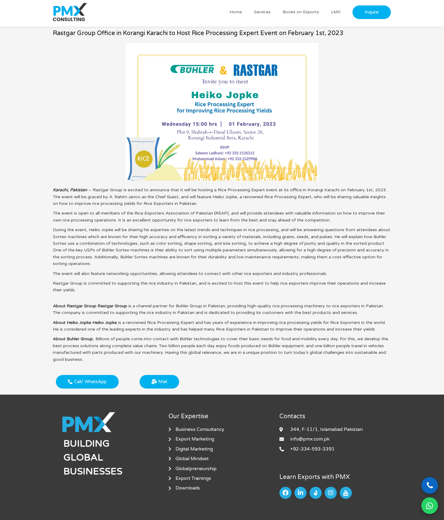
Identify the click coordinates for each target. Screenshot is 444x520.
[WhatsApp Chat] (429, 505)
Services (262, 12)
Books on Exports (301, 12)
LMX (335, 12)
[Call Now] (429, 485)
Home (236, 12)
